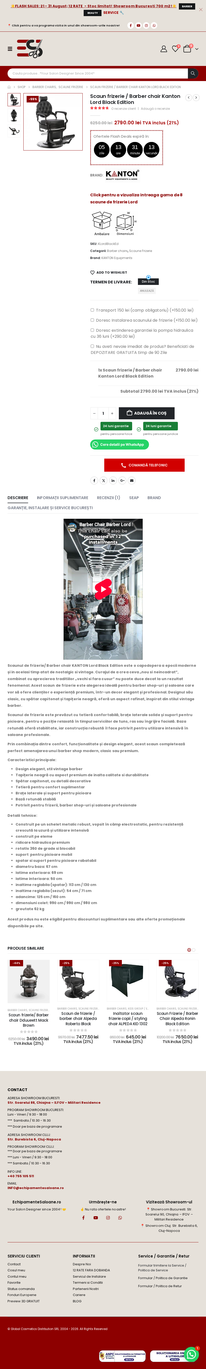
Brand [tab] (154, 498)
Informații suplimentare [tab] (62, 498)
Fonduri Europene (22, 1294)
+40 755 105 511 (21, 1176)
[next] (196, 97)
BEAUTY (92, 13)
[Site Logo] (29, 49)
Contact (14, 1264)
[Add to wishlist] (42, 967)
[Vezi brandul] (122, 174)
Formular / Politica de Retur (160, 1286)
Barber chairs (117, 251)
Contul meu (17, 1276)
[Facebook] (130, 25)
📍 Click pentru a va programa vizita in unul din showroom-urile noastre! (64, 25)
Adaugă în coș (150, 413)
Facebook (94, 480)
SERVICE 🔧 (113, 12)
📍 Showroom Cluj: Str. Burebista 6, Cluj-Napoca (169, 1228)
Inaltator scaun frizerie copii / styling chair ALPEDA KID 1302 (127, 1018)
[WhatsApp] (154, 25)
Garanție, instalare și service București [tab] (50, 508)
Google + (122, 480)
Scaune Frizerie (140, 251)
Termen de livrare (110, 282)
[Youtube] (138, 25)
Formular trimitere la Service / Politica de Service (162, 1267)
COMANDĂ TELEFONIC (148, 465)
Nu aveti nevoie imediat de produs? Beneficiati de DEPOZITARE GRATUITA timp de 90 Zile (142, 349)
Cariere (79, 1294)
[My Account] (164, 49)
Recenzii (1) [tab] (108, 498)
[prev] (188, 97)
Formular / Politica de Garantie (163, 1278)
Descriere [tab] (18, 498)
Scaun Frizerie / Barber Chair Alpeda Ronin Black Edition (177, 1018)
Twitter (103, 480)
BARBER (187, 6)
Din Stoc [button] (148, 281)
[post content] (28, 981)
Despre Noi (82, 1264)
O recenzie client (123, 108)
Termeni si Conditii (88, 1282)
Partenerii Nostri (86, 1288)
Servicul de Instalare (89, 1276)
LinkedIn (113, 480)
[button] (29, 122)
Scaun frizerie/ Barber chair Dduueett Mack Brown (29, 1020)
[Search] (193, 73)
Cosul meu (16, 1270)
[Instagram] (146, 25)
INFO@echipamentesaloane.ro (36, 1188)
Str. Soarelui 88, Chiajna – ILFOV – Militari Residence (54, 1102)
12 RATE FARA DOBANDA (91, 1270)
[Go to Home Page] (9, 87)
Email (132, 480)
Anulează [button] (147, 291)
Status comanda (21, 1288)
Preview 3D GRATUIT (24, 1301)
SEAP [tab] (134, 498)
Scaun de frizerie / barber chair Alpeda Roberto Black (78, 1018)
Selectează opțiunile (82, 996)
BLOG (77, 1301)
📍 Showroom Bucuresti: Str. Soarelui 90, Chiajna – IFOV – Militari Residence (169, 1214)
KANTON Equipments (116, 258)
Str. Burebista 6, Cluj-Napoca (34, 1139)
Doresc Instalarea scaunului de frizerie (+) (146, 320)
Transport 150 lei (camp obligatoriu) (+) (145, 310)
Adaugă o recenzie (155, 108)
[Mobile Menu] (12, 49)
